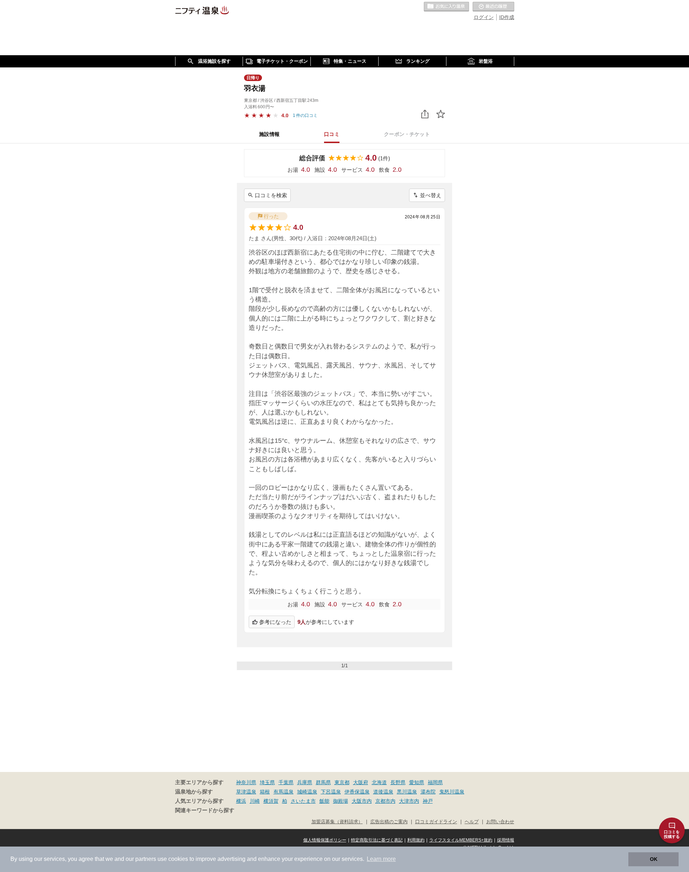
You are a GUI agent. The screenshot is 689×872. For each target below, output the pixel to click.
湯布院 (428, 792)
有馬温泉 (283, 792)
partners (145, 859)
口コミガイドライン (436, 821)
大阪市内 (362, 801)
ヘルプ (472, 821)
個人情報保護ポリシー (324, 840)
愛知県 (416, 782)
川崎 (255, 801)
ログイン (484, 17)
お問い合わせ (500, 821)
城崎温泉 (307, 792)
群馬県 (323, 782)
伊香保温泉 (357, 792)
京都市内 (385, 801)
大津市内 (409, 801)
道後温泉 (383, 792)
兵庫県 (304, 782)
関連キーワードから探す (204, 810)
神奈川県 (246, 782)
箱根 (265, 792)
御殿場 (340, 801)
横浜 (241, 801)
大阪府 (360, 782)
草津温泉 (246, 792)
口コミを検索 (271, 195)
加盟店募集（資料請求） (337, 821)
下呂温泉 (331, 792)
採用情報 (505, 840)
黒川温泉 (407, 792)
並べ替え (430, 195)
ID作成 (506, 17)
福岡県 (435, 782)
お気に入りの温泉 (446, 7)
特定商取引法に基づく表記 (377, 840)
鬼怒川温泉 (451, 792)
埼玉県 (267, 782)
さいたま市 (303, 801)
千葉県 (286, 782)
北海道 (379, 782)
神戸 (428, 801)
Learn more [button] (381, 859)
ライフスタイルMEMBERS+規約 (460, 840)
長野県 (398, 782)
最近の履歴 (493, 7)
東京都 (342, 782)
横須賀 (270, 801)
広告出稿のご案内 (389, 821)
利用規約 (416, 840)
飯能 (324, 801)
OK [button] (653, 859)
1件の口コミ (305, 115)
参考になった (275, 622)
